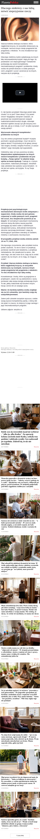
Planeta (10, 2)
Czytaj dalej (20, 835)
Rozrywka (36, 447)
